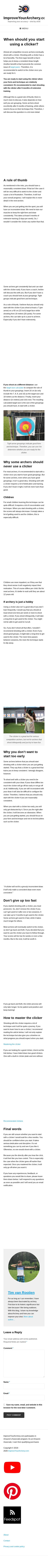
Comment (8, 1348)
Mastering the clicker (12, 1044)
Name (6, 1382)
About (5, 1535)
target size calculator (15, 388)
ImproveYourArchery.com (18, 1451)
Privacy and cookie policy (14, 1547)
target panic (15, 67)
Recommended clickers (13, 1121)
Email (6, 1393)
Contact (6, 1541)
